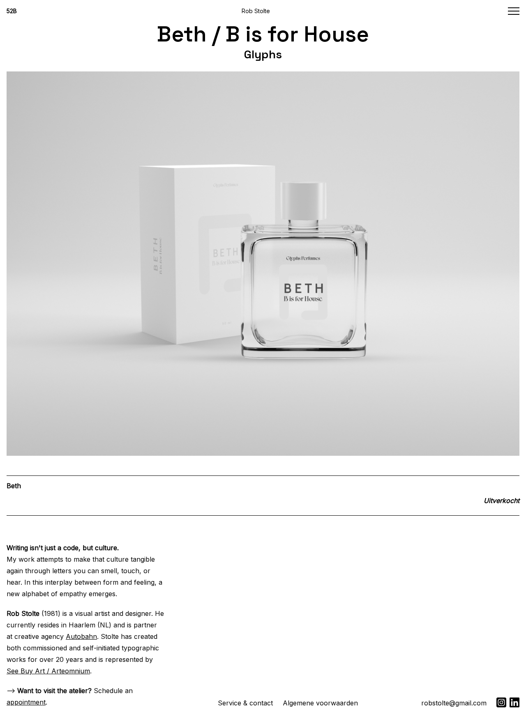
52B (12, 10)
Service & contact (245, 703)
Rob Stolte (256, 10)
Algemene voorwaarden (320, 703)
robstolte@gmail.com (454, 703)
